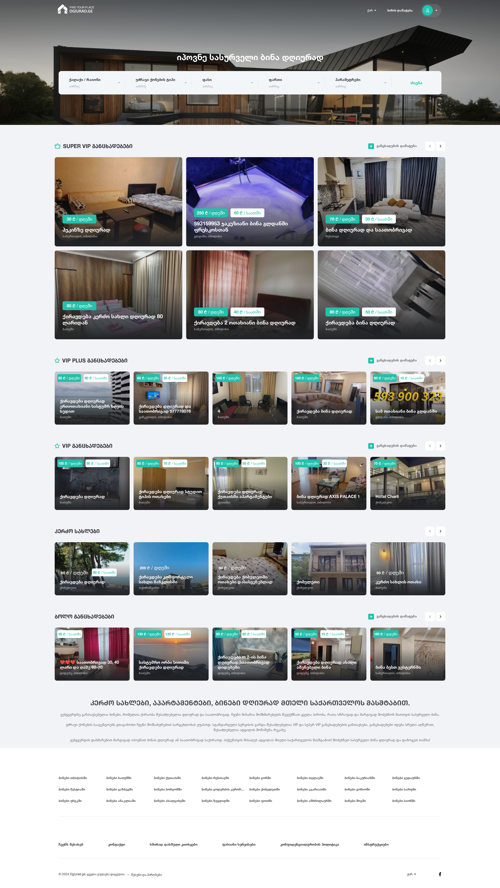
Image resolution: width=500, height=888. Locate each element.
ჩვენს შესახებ (71, 844)
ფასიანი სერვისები (238, 844)
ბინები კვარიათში (311, 789)
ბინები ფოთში (260, 801)
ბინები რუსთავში (215, 778)
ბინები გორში (260, 778)
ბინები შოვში (355, 801)
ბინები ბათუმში (119, 778)
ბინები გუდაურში (406, 778)
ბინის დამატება (400, 10)
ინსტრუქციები (376, 844)
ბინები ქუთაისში (167, 778)
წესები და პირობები (146, 875)
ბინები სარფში (404, 789)
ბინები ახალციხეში (169, 801)
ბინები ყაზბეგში (119, 789)
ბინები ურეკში (70, 801)
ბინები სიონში (403, 801)
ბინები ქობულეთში (264, 789)
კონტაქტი (116, 844)
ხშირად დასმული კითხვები (173, 844)
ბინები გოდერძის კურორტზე (224, 789)
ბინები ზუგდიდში (216, 801)
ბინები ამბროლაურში (314, 801)
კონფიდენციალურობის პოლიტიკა (309, 844)
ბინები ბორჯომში (168, 789)
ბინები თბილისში (73, 778)
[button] (440, 146)
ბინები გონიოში (357, 789)
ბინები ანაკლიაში (121, 801)
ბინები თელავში (310, 778)
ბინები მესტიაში (72, 789)
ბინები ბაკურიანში (360, 778)
